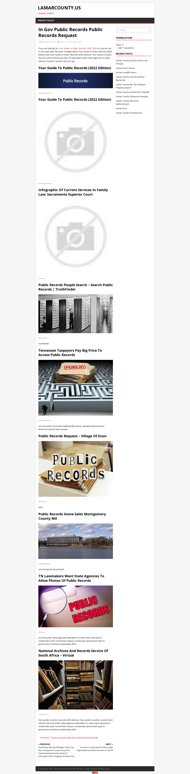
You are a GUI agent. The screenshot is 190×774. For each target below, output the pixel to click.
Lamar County (90, 769)
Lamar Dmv (121, 108)
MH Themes (78, 769)
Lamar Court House (125, 68)
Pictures (72, 42)
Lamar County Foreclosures (129, 112)
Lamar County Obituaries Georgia (132, 96)
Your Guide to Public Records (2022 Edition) (79, 48)
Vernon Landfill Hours (126, 72)
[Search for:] (134, 30)
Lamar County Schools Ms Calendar (132, 92)
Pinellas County (103, 769)
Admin (62, 42)
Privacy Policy (46, 20)
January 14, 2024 (49, 42)
